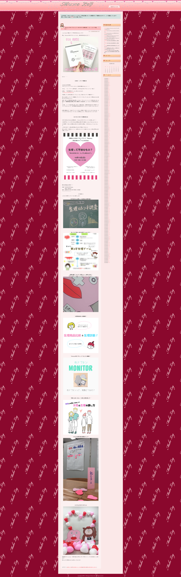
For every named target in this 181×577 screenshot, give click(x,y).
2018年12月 (106, 142)
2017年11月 (106, 154)
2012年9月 (106, 241)
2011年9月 (106, 258)
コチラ (72, 17)
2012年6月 (106, 245)
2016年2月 (106, 183)
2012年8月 (106, 242)
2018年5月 (106, 147)
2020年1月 (106, 126)
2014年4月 (106, 214)
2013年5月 (106, 229)
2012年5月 (106, 246)
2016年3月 (106, 181)
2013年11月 (106, 221)
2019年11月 (106, 129)
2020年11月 (106, 115)
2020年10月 (106, 116)
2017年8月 (106, 159)
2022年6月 (106, 91)
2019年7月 (106, 133)
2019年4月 (106, 137)
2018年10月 (106, 143)
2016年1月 (106, 184)
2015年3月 (106, 198)
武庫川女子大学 (114, 6)
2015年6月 (106, 194)
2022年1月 (106, 95)
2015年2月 (106, 200)
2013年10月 (106, 222)
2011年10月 (106, 256)
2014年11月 (106, 204)
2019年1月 (106, 140)
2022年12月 (106, 82)
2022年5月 (106, 92)
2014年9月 (106, 207)
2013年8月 (106, 225)
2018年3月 (106, 150)
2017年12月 (106, 153)
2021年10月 (106, 99)
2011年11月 (106, 255)
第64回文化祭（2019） (91, 567)
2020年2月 (106, 125)
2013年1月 (106, 235)
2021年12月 (106, 96)
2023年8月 (106, 78)
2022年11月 (106, 84)
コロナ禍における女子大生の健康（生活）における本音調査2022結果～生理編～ (111, 51)
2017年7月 (106, 160)
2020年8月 (106, 119)
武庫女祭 (84, 567)
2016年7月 (106, 176)
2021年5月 (106, 106)
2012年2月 (106, 251)
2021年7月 (106, 103)
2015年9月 (106, 190)
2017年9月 (106, 157)
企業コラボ (69, 567)
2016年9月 (106, 174)
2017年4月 (106, 164)
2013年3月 (106, 232)
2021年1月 (106, 112)
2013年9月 (106, 224)
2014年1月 (106, 218)
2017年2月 (106, 167)
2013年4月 (106, 231)
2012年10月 (106, 239)
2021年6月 (106, 105)
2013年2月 (106, 234)
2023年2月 (106, 79)
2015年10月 (106, 188)
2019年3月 (106, 139)
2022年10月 (106, 85)
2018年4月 (106, 149)
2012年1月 (106, 252)
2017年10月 (106, 156)
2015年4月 (106, 197)
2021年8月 (106, 102)
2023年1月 (106, 81)
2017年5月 (106, 163)
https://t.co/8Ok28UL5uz (68, 92)
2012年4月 (106, 248)
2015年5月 (106, 195)
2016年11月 (106, 171)
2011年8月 (106, 259)
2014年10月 (106, 205)
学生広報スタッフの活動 (77, 567)
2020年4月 (106, 123)
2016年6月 (106, 177)
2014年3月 (106, 215)
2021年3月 (106, 109)
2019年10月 (106, 130)
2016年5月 (106, 178)
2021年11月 (106, 98)
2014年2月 (106, 217)
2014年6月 (106, 211)
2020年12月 (106, 113)
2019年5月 (106, 136)
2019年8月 (106, 132)
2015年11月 (106, 187)
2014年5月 (106, 212)
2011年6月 (106, 262)
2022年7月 (106, 89)
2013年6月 (106, 228)
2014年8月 (106, 208)
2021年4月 (106, 108)
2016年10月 (106, 173)
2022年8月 (106, 88)
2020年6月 (106, 120)
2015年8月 (106, 191)
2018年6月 (106, 146)
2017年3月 (106, 166)
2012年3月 (106, 249)
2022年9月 (106, 86)
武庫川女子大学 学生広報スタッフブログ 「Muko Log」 (77, 4)
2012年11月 (106, 238)
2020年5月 (106, 122)
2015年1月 (106, 201)
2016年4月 (106, 180)
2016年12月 (106, 170)
